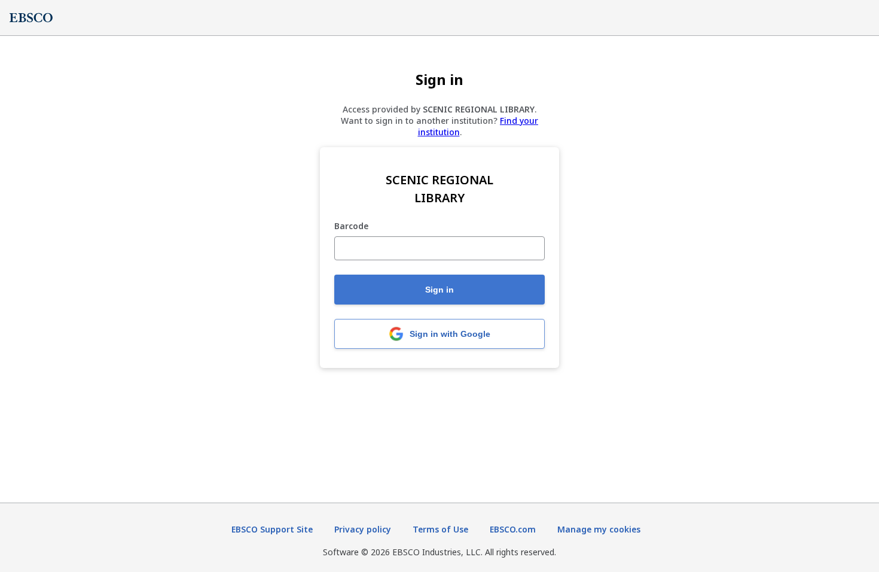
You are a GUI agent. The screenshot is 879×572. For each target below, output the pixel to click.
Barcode (351, 226)
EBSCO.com (513, 529)
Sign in (439, 289)
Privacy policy (362, 529)
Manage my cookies (598, 529)
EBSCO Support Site (272, 529)
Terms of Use (440, 529)
